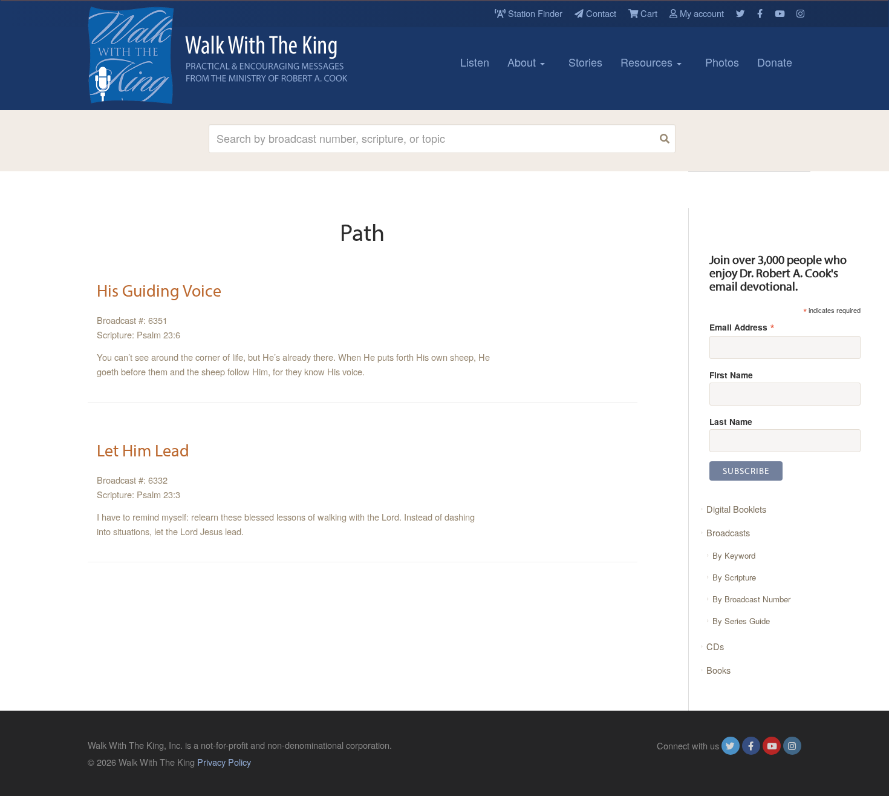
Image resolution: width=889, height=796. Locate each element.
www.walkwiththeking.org (752, 761)
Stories (585, 62)
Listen (474, 62)
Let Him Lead (143, 450)
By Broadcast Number (751, 599)
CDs (715, 646)
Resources (648, 62)
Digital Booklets (736, 508)
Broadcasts (728, 532)
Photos (722, 62)
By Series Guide (741, 621)
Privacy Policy (224, 761)
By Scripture (734, 577)
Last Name (730, 421)
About (523, 62)
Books (718, 669)
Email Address (742, 326)
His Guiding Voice (159, 290)
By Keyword (733, 555)
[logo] (142, 55)
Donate (774, 62)
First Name (731, 375)
